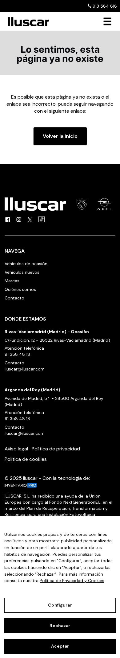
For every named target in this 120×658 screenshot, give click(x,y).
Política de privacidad (56, 449)
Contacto (14, 298)
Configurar (60, 605)
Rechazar (60, 625)
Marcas (12, 281)
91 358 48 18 (17, 354)
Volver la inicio (60, 136)
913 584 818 (104, 6)
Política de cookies (26, 459)
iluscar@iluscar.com (25, 369)
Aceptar (60, 646)
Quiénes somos (20, 289)
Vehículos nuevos (22, 272)
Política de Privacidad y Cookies (72, 580)
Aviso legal (16, 449)
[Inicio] (26, 21)
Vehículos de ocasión (26, 263)
